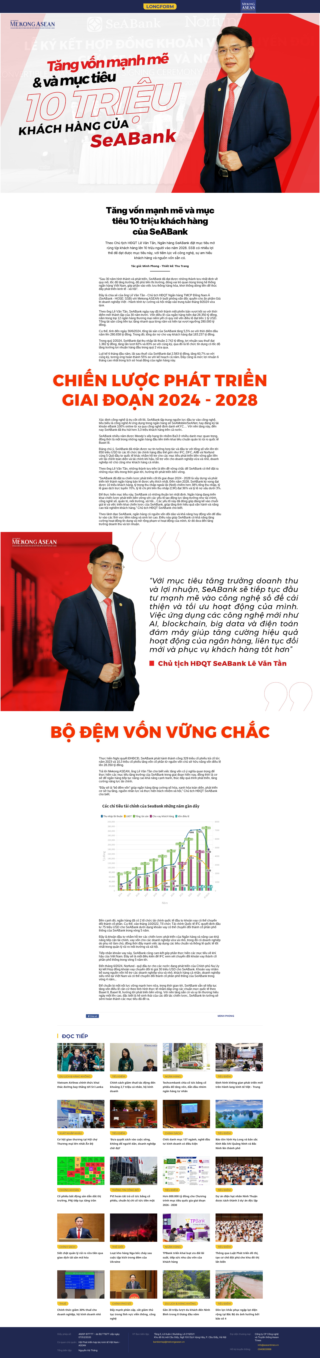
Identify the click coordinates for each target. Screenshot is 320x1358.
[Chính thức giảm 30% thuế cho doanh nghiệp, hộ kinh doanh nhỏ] (80, 1284)
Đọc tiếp (75, 1036)
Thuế (62, 1303)
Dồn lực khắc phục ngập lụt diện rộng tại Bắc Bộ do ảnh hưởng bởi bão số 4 (237, 1314)
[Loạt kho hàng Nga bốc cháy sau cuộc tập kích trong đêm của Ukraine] (133, 1227)
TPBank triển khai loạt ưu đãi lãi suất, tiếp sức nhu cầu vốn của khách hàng (183, 1257)
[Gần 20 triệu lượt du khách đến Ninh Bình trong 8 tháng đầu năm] (186, 1284)
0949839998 (264, 1349)
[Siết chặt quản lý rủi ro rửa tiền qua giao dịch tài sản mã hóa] (80, 1227)
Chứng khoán (69, 1190)
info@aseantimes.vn (268, 1345)
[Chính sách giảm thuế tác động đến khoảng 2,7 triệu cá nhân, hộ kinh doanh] (133, 1057)
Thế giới (117, 1246)
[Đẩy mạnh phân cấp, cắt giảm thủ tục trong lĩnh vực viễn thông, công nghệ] (133, 1284)
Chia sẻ (93, 1016)
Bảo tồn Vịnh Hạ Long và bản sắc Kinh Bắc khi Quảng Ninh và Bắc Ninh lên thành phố (237, 1144)
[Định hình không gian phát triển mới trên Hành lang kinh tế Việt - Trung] (239, 1057)
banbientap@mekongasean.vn (169, 1341)
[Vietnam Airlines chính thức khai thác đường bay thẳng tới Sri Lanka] (80, 1057)
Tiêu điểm (118, 1076)
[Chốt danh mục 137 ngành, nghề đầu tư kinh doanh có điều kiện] (186, 1114)
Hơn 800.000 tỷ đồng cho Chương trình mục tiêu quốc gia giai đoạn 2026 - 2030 (184, 1200)
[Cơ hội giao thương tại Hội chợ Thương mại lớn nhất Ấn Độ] (80, 1114)
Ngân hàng (173, 1076)
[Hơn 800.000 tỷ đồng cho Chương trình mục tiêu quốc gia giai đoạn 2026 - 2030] (186, 1171)
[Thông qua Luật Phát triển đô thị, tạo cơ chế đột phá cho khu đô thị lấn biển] (239, 1227)
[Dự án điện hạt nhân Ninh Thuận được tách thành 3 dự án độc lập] (239, 1171)
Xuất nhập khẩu (70, 1133)
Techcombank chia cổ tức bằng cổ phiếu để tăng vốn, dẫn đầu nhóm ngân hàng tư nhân (184, 1087)
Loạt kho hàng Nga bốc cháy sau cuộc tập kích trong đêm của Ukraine (131, 1257)
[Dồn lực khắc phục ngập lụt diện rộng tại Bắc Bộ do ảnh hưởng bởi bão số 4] (239, 1284)
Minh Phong (226, 1016)
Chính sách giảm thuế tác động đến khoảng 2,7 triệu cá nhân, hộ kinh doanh (132, 1087)
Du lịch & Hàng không (74, 1076)
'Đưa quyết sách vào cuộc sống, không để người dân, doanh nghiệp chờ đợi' (133, 1144)
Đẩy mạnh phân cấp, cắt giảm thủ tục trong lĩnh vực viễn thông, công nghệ (133, 1314)
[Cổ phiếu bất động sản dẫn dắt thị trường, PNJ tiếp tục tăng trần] (80, 1171)
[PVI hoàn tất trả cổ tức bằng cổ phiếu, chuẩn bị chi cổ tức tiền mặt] (133, 1171)
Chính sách (173, 1133)
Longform (160, 6)
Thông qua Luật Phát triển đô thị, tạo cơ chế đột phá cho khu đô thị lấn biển (237, 1257)
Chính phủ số (121, 1303)
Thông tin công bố (125, 1190)
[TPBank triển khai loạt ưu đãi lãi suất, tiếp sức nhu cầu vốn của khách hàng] (186, 1227)
